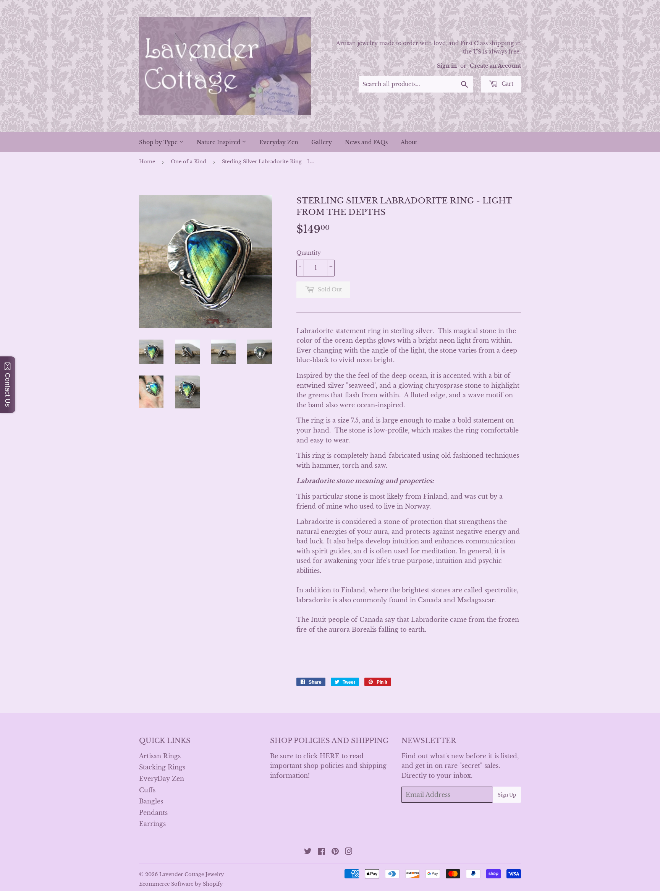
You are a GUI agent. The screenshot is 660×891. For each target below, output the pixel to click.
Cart (506, 83)
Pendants (153, 812)
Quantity (308, 252)
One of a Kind (188, 161)
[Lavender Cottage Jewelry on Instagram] (349, 852)
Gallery (321, 142)
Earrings (152, 824)
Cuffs (147, 790)
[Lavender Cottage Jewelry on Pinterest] (335, 852)
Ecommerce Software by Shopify (181, 884)
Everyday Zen (278, 142)
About (409, 142)
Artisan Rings (160, 756)
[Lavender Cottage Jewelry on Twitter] (308, 852)
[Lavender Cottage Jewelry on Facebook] (321, 852)
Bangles (151, 801)
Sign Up (507, 795)
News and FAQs (366, 142)
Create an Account (495, 66)
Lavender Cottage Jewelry (191, 874)
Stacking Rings (162, 767)
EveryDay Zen (161, 778)
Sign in (447, 66)
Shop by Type (159, 142)
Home (147, 161)
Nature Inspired (219, 142)
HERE (330, 756)
